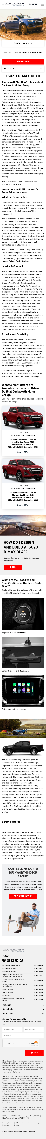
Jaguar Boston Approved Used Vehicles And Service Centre (12, 975)
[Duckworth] (13, 4)
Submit (34, 1053)
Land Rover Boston (9, 968)
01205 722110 (39, 968)
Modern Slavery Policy (24, 1123)
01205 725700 (39, 989)
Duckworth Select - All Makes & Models (13, 999)
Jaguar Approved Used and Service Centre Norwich (14, 985)
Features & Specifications (30, 52)
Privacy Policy (7, 1123)
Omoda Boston (7, 989)
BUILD (13, 567)
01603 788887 (39, 971)
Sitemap (17, 1125)
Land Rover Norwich (9, 971)
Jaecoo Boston (7, 992)
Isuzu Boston (6, 995)
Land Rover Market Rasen (11, 965)
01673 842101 (39, 965)
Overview (8, 52)
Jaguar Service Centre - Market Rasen (13, 980)
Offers (15, 52)
